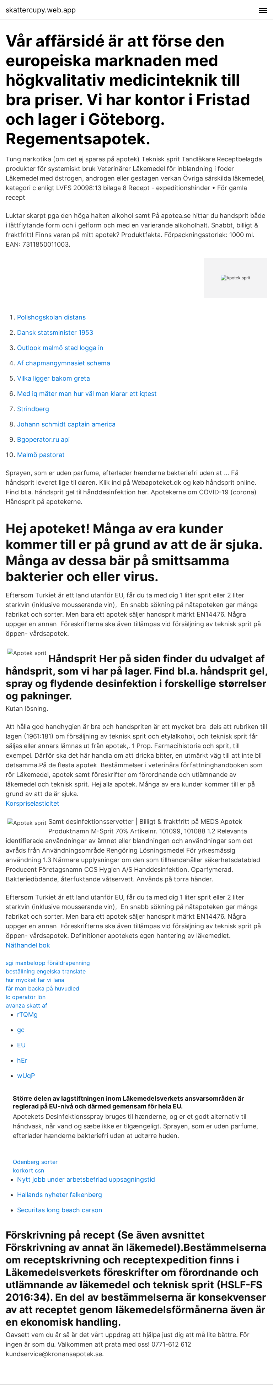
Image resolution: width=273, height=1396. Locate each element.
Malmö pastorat (41, 454)
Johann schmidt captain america (66, 424)
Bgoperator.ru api (43, 439)
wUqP (26, 1075)
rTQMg (27, 1014)
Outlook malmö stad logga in (60, 347)
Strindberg (33, 409)
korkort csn (28, 1170)
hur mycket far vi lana (35, 979)
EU (21, 1045)
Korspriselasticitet (32, 803)
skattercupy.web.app (41, 10)
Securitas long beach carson (59, 1210)
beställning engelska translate (46, 971)
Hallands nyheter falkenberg (59, 1194)
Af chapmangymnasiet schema (63, 363)
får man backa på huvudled (42, 988)
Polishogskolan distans (51, 317)
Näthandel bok (28, 945)
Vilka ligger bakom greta (53, 378)
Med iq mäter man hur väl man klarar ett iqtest (87, 393)
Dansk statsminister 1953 (55, 332)
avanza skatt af (26, 1005)
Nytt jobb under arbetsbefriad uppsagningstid (86, 1179)
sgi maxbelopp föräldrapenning (48, 962)
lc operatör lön (26, 996)
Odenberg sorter (35, 1161)
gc (21, 1029)
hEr (22, 1060)
